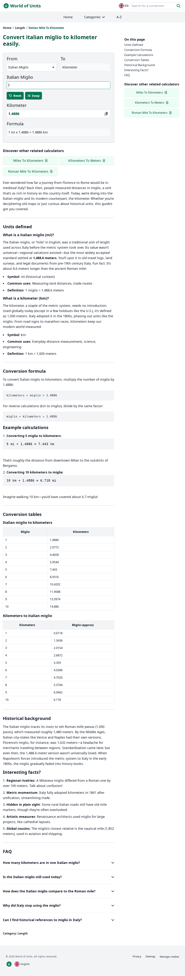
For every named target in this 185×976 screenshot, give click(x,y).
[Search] (178, 6)
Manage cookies (169, 956)
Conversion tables (136, 60)
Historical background (139, 65)
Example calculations (138, 55)
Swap (36, 96)
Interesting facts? (136, 70)
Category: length (15, 933)
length (20, 28)
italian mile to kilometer (46, 28)
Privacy (137, 956)
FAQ (127, 75)
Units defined (133, 45)
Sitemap (150, 956)
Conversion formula (138, 50)
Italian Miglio (20, 77)
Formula (15, 124)
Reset (17, 96)
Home (7, 28)
